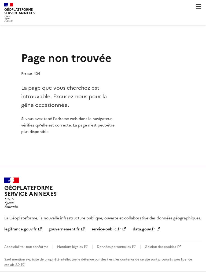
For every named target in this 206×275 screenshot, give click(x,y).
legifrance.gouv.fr (20, 228)
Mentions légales (70, 246)
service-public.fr (106, 228)
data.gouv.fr (144, 228)
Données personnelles (114, 246)
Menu (198, 6)
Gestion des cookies (160, 246)
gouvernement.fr (64, 228)
